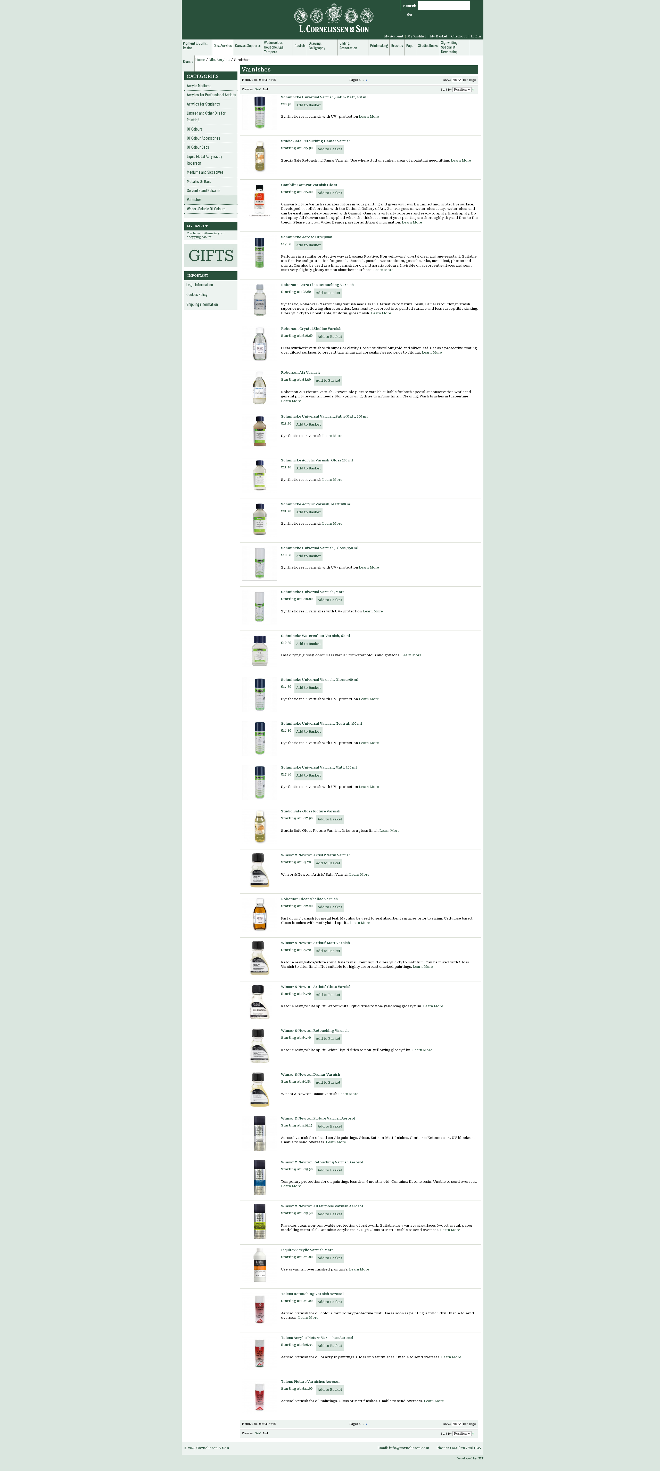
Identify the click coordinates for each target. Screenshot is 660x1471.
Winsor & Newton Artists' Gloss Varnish (316, 987)
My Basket (438, 36)
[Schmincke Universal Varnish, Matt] (259, 607)
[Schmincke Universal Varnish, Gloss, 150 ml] (259, 563)
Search (409, 6)
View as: (248, 89)
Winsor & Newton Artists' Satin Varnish (316, 855)
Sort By (446, 89)
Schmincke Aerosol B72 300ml (307, 237)
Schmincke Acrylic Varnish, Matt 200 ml (316, 504)
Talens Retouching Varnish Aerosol (312, 1294)
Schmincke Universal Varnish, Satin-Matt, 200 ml (324, 416)
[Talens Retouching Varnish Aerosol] (259, 1309)
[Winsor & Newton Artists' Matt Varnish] (259, 958)
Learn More (369, 116)
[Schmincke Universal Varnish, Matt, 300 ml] (259, 782)
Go (409, 15)
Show (447, 80)
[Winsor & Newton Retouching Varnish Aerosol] (259, 1177)
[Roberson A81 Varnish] (259, 387)
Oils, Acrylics (219, 60)
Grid (257, 89)
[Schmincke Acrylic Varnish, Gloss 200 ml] (259, 475)
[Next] (366, 80)
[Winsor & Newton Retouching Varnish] (259, 1045)
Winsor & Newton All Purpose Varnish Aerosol (322, 1206)
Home (200, 60)
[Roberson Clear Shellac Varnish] (259, 914)
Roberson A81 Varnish (300, 372)
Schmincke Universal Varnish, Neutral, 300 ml (321, 723)
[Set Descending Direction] (473, 89)
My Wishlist (416, 36)
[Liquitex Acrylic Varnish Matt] (259, 1265)
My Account (393, 36)
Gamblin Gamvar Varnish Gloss (309, 185)
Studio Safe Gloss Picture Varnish (310, 811)
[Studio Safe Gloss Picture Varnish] (259, 826)
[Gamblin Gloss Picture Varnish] (259, 200)
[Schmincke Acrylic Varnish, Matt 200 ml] (259, 519)
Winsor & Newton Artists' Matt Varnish (315, 943)
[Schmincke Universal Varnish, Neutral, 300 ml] (259, 738)
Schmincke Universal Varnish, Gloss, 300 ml (319, 680)
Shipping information (202, 304)
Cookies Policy (197, 294)
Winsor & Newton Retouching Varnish (315, 1031)
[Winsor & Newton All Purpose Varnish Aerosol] (259, 1221)
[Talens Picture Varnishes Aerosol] (259, 1396)
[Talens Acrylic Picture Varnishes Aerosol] (259, 1353)
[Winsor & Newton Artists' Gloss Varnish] (259, 1002)
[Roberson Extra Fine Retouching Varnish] (259, 300)
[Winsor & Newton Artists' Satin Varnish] (259, 870)
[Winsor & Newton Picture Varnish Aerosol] (259, 1133)
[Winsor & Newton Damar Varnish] (259, 1089)
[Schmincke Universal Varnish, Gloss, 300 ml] (259, 694)
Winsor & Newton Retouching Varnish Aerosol (322, 1162)
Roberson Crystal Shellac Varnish (311, 329)
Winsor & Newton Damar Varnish (310, 1074)
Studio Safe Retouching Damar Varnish (316, 141)
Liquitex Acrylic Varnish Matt (307, 1250)
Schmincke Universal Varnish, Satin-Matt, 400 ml (324, 97)
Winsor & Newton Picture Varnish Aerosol (318, 1118)
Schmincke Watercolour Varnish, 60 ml (315, 636)
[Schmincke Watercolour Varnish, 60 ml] (259, 651)
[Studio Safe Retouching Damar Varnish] (259, 156)
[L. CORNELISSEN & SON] (278, 20)
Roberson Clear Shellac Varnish (309, 899)
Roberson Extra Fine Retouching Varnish (317, 285)
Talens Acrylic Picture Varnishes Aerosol (317, 1338)
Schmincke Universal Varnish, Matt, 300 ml (319, 767)
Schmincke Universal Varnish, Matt (312, 592)
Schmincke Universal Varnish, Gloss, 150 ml (319, 548)
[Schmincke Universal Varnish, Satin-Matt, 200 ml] (259, 431)
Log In (476, 36)
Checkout (459, 36)
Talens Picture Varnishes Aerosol (310, 1382)
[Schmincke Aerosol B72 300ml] (259, 252)
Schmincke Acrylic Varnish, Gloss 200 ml (317, 460)
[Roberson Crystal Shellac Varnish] (259, 343)
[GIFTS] (210, 247)
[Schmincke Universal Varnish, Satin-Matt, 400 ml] (259, 112)
